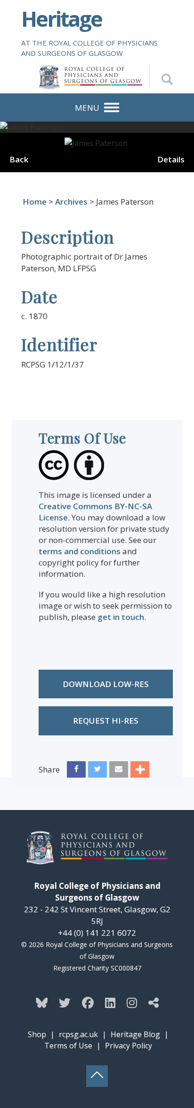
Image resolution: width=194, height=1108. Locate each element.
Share (49, 769)
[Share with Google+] (139, 771)
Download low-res (106, 684)
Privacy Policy (128, 1045)
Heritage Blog (135, 1034)
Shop (37, 1034)
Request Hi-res (105, 720)
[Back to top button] (97, 1076)
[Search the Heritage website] (161, 77)
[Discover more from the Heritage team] (153, 1002)
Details (171, 159)
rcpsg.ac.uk (78, 1034)
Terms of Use (68, 1045)
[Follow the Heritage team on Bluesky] (42, 1002)
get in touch (120, 616)
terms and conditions (80, 551)
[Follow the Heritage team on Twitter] (65, 1002)
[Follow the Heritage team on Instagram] (132, 1002)
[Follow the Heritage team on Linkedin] (110, 1002)
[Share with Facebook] (76, 771)
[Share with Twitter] (97, 771)
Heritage (61, 18)
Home (35, 201)
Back (18, 159)
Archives (71, 201)
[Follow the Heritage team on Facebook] (88, 1002)
